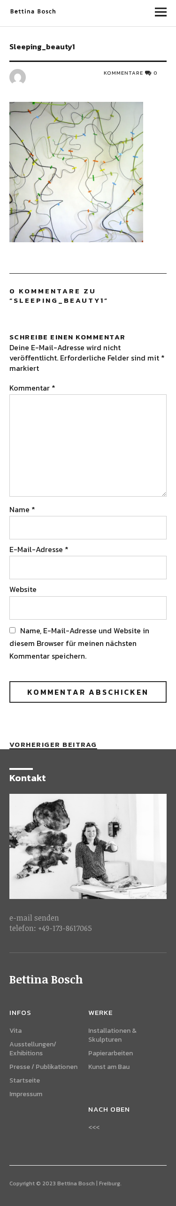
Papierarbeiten (110, 1053)
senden (46, 918)
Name (22, 509)
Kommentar (32, 387)
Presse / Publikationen (43, 1067)
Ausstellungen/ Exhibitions (32, 1048)
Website (23, 589)
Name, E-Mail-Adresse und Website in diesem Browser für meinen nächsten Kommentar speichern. (79, 643)
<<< (93, 1127)
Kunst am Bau (109, 1067)
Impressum (25, 1094)
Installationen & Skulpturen (112, 1035)
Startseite (24, 1080)
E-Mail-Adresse (39, 549)
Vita (15, 1031)
